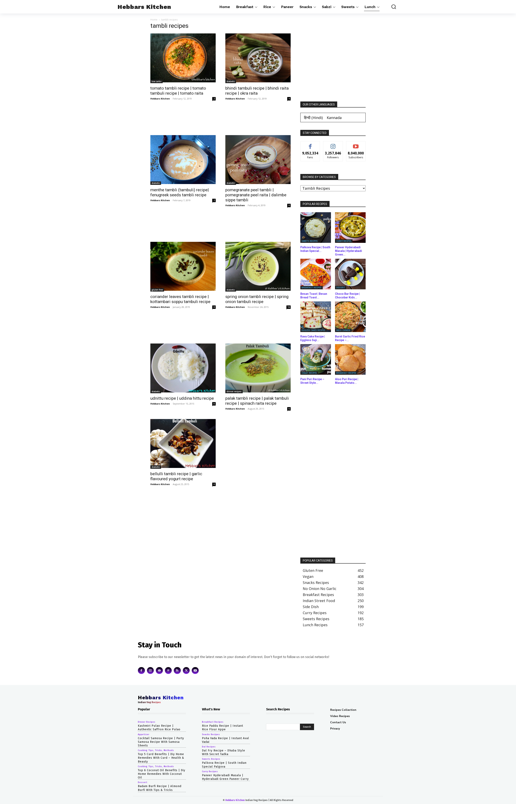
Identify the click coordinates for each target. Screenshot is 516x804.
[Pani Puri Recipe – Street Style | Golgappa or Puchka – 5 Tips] (315, 359)
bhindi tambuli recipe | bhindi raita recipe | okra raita (257, 91)
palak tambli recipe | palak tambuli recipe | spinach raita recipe (257, 401)
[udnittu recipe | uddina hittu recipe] (183, 368)
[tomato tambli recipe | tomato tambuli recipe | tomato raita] (183, 58)
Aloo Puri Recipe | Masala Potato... (346, 381)
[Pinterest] (168, 670)
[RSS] (177, 670)
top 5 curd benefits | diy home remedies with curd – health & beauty (161, 757)
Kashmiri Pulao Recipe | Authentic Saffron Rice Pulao (159, 727)
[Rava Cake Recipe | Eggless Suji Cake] (315, 316)
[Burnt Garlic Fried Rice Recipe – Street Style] (350, 316)
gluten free (157, 289)
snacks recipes (211, 734)
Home (153, 19)
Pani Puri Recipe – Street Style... (312, 381)
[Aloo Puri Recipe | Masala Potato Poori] (350, 359)
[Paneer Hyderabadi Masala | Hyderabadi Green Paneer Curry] (350, 227)
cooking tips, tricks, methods (156, 750)
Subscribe (356, 144)
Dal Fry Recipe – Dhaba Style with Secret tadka (223, 752)
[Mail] (159, 670)
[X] (186, 670)
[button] (390, 6)
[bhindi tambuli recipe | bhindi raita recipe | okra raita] (258, 58)
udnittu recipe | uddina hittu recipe (182, 398)
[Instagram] (150, 670)
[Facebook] (141, 670)
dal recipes (209, 747)
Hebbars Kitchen (160, 98)
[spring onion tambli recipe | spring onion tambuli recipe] (258, 267)
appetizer (143, 734)
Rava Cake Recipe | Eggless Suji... (312, 338)
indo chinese (343, 330)
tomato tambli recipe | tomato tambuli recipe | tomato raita (178, 91)
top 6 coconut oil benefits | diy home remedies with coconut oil (161, 773)
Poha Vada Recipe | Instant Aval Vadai (225, 739)
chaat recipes (309, 372)
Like (310, 144)
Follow (333, 144)
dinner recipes (234, 391)
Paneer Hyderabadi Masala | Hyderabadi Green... (348, 251)
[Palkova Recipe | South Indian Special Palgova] (315, 227)
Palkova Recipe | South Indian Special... (315, 249)
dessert (340, 287)
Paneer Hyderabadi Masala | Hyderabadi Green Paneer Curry (225, 776)
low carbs (156, 81)
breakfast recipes (311, 287)
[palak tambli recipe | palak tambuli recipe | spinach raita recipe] (258, 368)
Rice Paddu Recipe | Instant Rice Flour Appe (222, 727)
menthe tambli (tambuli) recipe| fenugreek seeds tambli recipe (179, 192)
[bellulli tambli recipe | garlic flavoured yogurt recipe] (183, 444)
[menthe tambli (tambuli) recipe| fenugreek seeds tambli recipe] (183, 160)
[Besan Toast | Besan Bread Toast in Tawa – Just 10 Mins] (315, 274)
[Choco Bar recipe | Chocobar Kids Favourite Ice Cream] (350, 274)
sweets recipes (310, 241)
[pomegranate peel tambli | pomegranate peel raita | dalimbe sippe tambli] (258, 160)
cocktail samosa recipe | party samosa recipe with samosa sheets (161, 741)
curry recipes (343, 241)
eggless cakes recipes (313, 330)
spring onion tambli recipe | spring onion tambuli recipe (256, 299)
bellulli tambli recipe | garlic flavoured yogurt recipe (176, 476)
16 (288, 307)
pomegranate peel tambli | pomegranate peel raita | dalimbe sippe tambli (255, 194)
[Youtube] (195, 670)
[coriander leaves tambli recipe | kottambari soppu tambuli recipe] (183, 267)
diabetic (231, 81)
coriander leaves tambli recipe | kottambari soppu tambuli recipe (180, 299)
